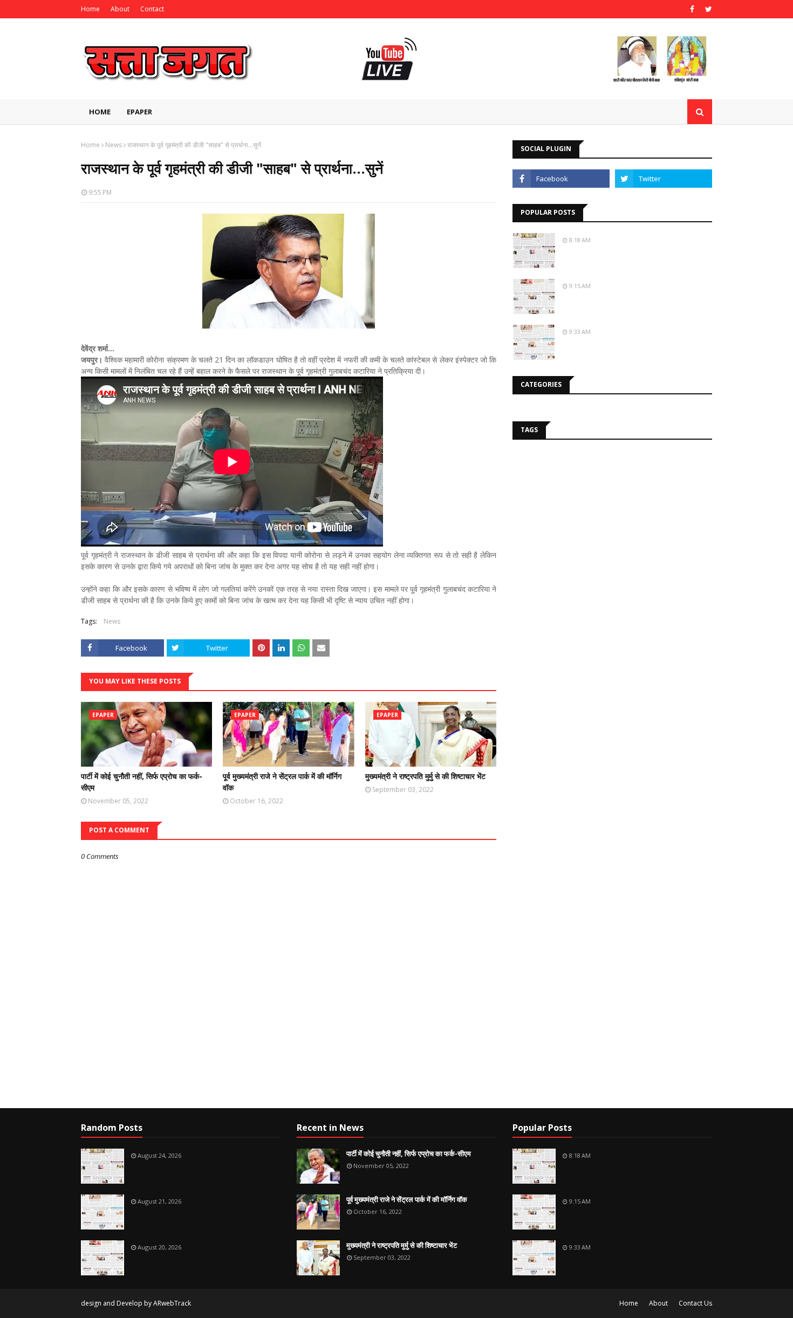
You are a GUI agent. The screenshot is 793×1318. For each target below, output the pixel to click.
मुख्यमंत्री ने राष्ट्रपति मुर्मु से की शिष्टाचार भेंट (425, 776)
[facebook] (692, 9)
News (113, 144)
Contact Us (695, 1303)
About (120, 8)
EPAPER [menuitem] (139, 112)
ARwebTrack (172, 1303)
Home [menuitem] (100, 112)
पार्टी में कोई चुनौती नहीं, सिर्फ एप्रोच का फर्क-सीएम (141, 782)
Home (90, 8)
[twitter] (707, 9)
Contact (152, 8)
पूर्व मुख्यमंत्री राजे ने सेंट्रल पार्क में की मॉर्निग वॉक (282, 782)
